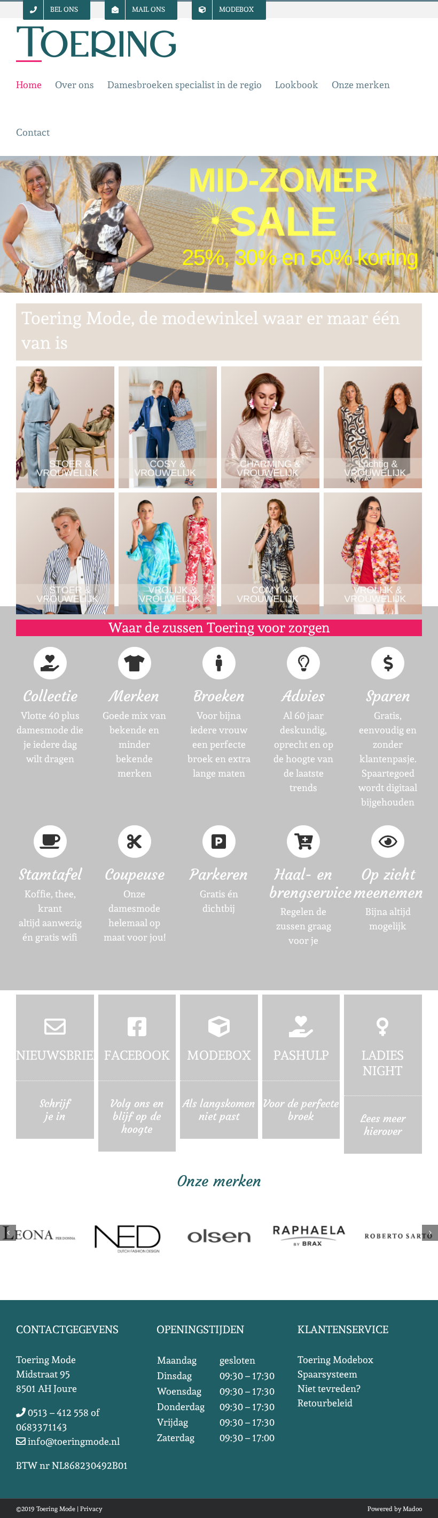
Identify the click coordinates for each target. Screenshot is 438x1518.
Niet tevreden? (329, 1388)
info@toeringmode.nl (73, 1441)
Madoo (412, 1509)
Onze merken (219, 1181)
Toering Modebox (335, 1359)
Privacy (91, 1509)
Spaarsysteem (327, 1374)
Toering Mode (55, 1509)
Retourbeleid (325, 1403)
